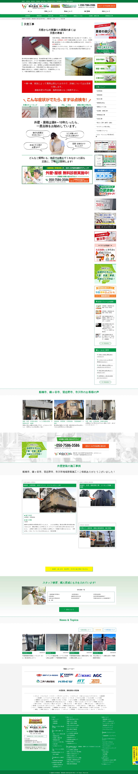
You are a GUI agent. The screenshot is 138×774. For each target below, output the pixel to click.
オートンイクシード (72, 731)
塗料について (105, 717)
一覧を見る (106, 343)
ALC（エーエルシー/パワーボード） (89, 696)
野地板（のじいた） (99, 701)
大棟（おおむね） (73, 707)
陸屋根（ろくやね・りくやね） (59, 700)
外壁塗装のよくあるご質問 (109, 760)
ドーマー (105, 707)
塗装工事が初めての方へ (73, 719)
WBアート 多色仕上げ (108, 721)
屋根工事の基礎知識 (72, 764)
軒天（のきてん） (82, 705)
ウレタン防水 (91, 698)
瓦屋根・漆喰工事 (94, 16)
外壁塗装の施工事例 (57, 762)
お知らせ (105, 756)
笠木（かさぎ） (38, 703)
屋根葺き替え (63, 16)
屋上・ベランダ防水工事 (59, 734)
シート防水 (99, 698)
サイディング (74, 696)
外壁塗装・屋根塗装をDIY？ (74, 759)
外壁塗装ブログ (110, 630)
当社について (70, 609)
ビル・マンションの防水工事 (58, 750)
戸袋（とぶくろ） (68, 703)
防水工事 (50, 16)
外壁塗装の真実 (70, 741)
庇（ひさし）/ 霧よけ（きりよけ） (53, 703)
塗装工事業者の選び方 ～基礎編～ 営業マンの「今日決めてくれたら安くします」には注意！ (83, 747)
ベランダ (72, 698)
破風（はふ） (92, 705)
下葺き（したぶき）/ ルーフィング (83, 701)
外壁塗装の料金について (58, 752)
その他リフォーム (102, 130)
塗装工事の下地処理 (72, 729)
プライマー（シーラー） (63, 696)
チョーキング (44, 696)
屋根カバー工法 (78, 16)
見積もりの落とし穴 (72, 755)
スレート (93, 709)
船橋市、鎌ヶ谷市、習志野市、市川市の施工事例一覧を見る (70, 569)
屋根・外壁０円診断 (72, 723)
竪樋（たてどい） (56, 709)
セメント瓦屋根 (73, 700)
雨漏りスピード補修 (72, 721)
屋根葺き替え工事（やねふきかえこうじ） (56, 701)
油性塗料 (102, 696)
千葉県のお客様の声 (58, 764)
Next (117, 414)
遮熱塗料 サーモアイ (108, 725)
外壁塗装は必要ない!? (72, 739)
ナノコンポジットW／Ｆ (109, 723)
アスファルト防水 (80, 698)
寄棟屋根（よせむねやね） (44, 707)
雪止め (70, 701)
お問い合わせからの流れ (73, 725)
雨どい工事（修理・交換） (105, 122)
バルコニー (64, 698)
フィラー (52, 696)
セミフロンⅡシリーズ (108, 744)
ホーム (30, 11)
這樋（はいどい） (100, 703)
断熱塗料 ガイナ (107, 719)
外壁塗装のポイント (72, 743)
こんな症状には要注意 (72, 733)
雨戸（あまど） (79, 703)
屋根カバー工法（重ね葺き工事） (58, 727)
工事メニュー (55, 719)
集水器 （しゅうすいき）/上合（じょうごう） (44, 705)
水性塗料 (39, 698)
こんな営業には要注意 (72, 749)
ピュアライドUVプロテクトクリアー (108, 739)
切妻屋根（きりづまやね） (60, 707)
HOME (53, 717)
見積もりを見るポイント (73, 753)
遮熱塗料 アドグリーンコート (108, 733)
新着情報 (98, 630)
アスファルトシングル (83, 709)
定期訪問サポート (71, 737)
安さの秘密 (56, 754)
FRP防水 (73, 709)
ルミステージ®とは (108, 742)
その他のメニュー (106, 764)
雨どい (59, 705)
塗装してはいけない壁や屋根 (74, 751)
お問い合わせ (105, 758)
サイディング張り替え (103, 126)
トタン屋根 (101, 700)
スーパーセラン (107, 746)
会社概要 (105, 754)
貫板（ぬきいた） (102, 705)
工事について (69, 717)
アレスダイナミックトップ (109, 748)
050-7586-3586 (87, 5)
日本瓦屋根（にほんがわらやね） (88, 700)
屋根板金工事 (109, 16)
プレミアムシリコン (108, 729)
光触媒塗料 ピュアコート (109, 735)
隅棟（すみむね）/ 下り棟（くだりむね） (90, 707)
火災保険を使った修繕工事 (58, 758)
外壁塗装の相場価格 (58, 760)
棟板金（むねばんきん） (69, 705)
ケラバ (34, 707)
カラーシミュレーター (72, 727)
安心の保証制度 (71, 735)
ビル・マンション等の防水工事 (105, 135)
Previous (20, 414)
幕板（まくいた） (89, 703)
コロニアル (100, 709)
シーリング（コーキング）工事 (51, 698)
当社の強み (106, 752)
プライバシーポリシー (108, 762)
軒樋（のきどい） (45, 709)
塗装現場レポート (86, 630)
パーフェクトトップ (108, 727)
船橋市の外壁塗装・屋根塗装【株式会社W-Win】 (63, 772)
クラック (37, 696)
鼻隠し (36, 709)
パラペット (65, 709)
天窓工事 (99, 119)
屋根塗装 (39, 16)
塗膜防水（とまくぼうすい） (43, 700)
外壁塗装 (27, 16)
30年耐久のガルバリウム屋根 (74, 757)
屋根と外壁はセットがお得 (73, 761)
